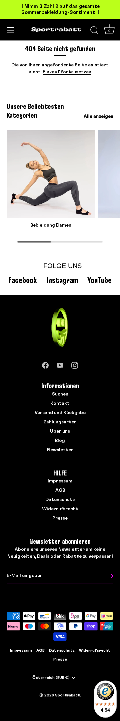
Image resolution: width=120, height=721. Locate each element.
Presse (60, 518)
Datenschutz (60, 499)
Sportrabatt (67, 695)
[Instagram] (74, 364)
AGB (60, 490)
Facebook (22, 280)
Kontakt (60, 403)
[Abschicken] (110, 576)
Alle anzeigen (98, 116)
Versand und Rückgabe (60, 412)
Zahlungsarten (60, 422)
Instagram (62, 280)
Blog (60, 440)
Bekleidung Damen (50, 225)
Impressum (60, 481)
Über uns (60, 431)
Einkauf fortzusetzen (67, 72)
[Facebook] (45, 364)
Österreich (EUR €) (51, 678)
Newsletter (60, 450)
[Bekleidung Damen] (51, 174)
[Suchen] (94, 31)
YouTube (99, 280)
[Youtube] (60, 364)
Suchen (60, 394)
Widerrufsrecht (60, 509)
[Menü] (10, 30)
